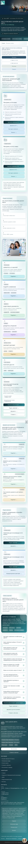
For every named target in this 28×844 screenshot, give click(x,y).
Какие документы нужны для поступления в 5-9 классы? (10, 648)
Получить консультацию (13, 404)
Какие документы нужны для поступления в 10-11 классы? (10, 654)
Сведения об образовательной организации (11, 775)
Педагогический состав (7, 779)
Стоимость (13, 414)
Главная (3, 43)
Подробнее (13, 276)
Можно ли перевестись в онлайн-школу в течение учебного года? (11, 665)
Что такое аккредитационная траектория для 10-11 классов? (10, 675)
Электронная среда (6, 760)
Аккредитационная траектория (13, 573)
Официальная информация (11, 838)
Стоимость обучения (13, 712)
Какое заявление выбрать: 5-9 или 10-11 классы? (12, 643)
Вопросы (13, 132)
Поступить (14, 57)
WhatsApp (14, 66)
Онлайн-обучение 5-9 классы (8, 758)
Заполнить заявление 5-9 (13, 122)
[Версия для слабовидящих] (26, 422)
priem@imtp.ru (4, 797)
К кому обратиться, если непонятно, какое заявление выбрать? (12, 698)
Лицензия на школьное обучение (11, 33)
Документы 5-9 (13, 125)
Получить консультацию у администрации (13, 702)
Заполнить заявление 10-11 (13, 166)
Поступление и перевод (7, 767)
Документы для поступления (13, 709)
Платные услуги (14, 827)
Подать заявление (13, 408)
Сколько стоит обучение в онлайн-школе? (11, 686)
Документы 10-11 (13, 169)
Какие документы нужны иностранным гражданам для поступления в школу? (12, 659)
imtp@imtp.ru (4, 799)
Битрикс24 (20, 842)
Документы (13, 411)
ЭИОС (3, 777)
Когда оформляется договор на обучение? (11, 681)
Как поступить (14, 748)
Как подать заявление (13, 129)
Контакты (4, 781)
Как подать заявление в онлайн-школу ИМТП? (12, 637)
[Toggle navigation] (26, 2)
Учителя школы (5, 763)
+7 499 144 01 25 (14, 63)
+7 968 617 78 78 (14, 60)
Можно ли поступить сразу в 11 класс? (12, 670)
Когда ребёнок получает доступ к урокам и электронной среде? (11, 692)
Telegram (14, 69)
